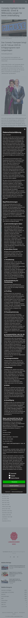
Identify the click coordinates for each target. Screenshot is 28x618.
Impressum (7, 491)
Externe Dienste (15, 478)
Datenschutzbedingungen (17, 491)
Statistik (13, 475)
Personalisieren (14, 489)
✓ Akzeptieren (14, 481)
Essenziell (13, 473)
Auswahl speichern (14, 485)
